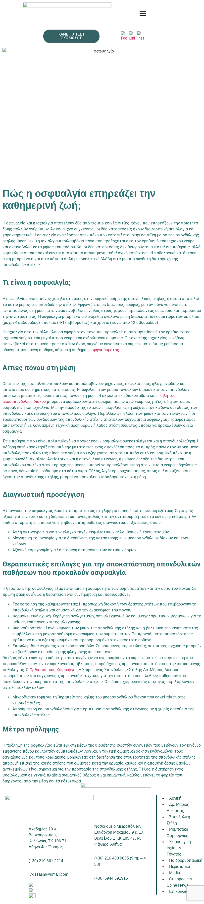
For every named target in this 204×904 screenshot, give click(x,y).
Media (174, 873)
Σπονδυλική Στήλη (178, 820)
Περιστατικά (179, 866)
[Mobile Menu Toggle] (143, 13)
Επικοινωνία (180, 891)
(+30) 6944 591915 (111, 878)
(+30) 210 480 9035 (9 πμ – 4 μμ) (120, 861)
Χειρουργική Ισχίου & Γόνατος (179, 848)
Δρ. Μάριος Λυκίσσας (178, 807)
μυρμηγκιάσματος (103, 349)
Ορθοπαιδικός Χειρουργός (54, 669)
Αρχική (175, 798)
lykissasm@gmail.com (48, 874)
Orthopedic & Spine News (179, 882)
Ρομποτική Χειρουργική (177, 832)
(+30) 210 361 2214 (46, 861)
